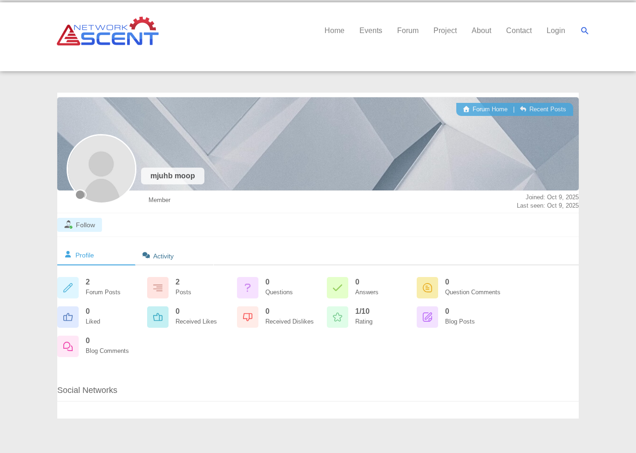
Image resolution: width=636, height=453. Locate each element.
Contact (519, 30)
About (481, 30)
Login (556, 30)
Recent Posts (547, 109)
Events (370, 30)
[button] (585, 31)
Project (445, 30)
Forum (408, 30)
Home (335, 30)
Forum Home (489, 109)
